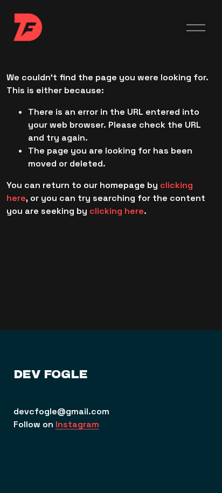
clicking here (116, 211)
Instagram (77, 424)
